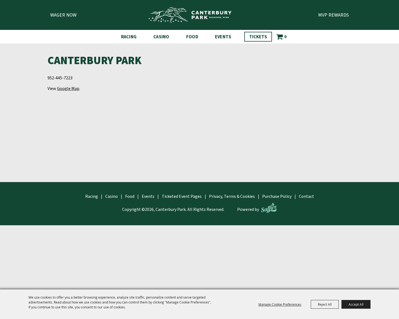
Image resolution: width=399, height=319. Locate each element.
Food (192, 37)
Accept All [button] (356, 304)
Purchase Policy (277, 196)
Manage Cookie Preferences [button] (279, 304)
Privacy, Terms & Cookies (232, 196)
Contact (306, 196)
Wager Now (63, 15)
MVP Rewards (333, 15)
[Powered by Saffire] (269, 208)
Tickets (258, 37)
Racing (129, 37)
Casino (161, 37)
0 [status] (285, 37)
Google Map (68, 89)
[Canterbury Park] (190, 15)
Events (223, 37)
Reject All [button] (325, 304)
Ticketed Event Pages (182, 196)
